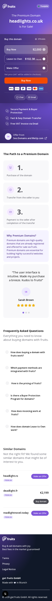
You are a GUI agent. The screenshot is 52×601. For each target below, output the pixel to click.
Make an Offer (39, 476)
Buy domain (41, 501)
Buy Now (26, 80)
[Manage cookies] (5, 594)
